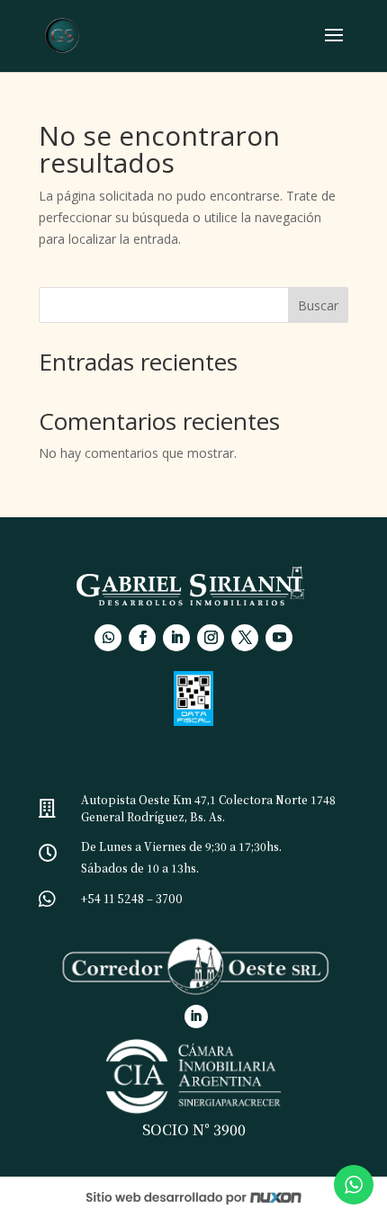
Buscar (318, 305)
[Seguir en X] (244, 637)
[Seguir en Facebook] (142, 637)
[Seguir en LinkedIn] (176, 637)
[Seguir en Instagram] (210, 637)
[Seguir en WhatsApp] (108, 637)
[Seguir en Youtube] (279, 637)
